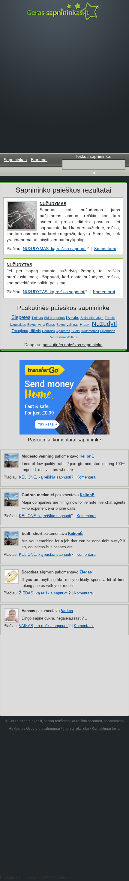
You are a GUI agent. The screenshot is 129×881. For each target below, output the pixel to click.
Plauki (85, 324)
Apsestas (63, 331)
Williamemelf (90, 331)
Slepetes (20, 317)
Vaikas (67, 610)
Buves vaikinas (67, 324)
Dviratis (72, 317)
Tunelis (110, 318)
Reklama (16, 728)
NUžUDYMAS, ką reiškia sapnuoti (54, 248)
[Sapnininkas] (64, 11)
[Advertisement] (64, 87)
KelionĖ (87, 456)
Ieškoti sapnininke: (93, 156)
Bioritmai (39, 159)
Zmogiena (20, 331)
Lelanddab (107, 331)
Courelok (48, 331)
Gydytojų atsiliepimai (43, 728)
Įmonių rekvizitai (76, 728)
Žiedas (86, 572)
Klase (50, 325)
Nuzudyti (104, 323)
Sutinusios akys (92, 318)
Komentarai (105, 248)
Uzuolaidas (18, 324)
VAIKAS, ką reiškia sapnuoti (43, 625)
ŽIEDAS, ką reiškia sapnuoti (43, 593)
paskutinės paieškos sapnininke (73, 344)
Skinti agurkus (54, 318)
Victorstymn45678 (63, 337)
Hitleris (35, 331)
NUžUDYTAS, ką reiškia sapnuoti (54, 291)
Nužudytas (19, 264)
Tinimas (37, 318)
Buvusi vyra (36, 324)
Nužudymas (53, 203)
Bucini (75, 331)
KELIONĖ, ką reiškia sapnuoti (45, 477)
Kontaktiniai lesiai (106, 728)
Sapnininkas (15, 159)
